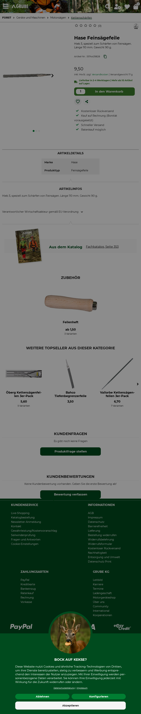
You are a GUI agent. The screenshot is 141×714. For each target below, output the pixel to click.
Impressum (82, 688)
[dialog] (70, 357)
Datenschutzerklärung (64, 688)
